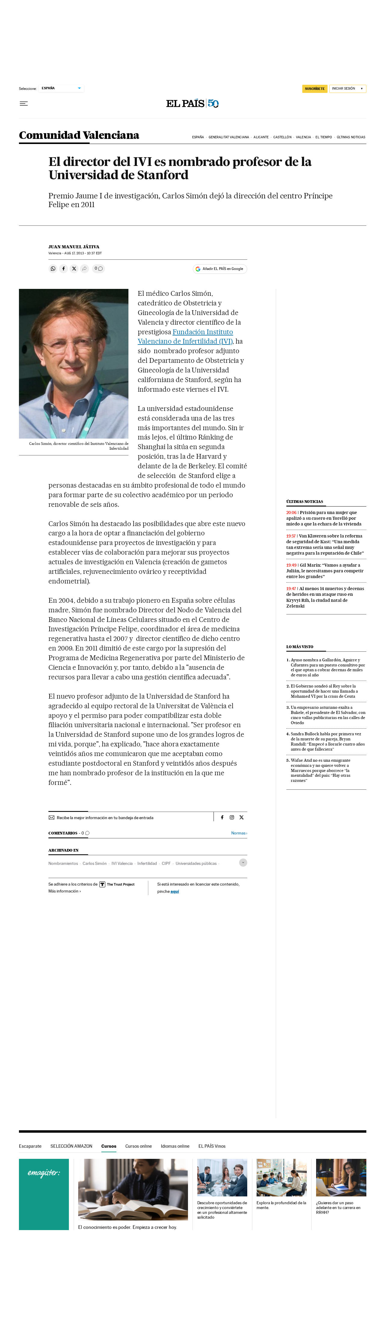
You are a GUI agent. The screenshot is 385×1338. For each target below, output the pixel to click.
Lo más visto (299, 647)
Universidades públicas (196, 863)
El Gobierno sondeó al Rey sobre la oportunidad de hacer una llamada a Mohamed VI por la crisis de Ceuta (324, 691)
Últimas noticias (351, 137)
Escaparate (30, 1146)
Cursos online (138, 1146)
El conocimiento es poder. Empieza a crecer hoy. (127, 1227)
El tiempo (324, 137)
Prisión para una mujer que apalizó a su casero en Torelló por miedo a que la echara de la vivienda (324, 518)
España (198, 137)
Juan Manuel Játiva (74, 247)
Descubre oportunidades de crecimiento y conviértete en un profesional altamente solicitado (222, 1210)
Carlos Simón (95, 863)
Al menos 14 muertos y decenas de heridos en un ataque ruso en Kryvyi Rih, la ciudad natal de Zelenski (325, 597)
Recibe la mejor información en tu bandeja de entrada (105, 817)
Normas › (239, 833)
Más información (63, 891)
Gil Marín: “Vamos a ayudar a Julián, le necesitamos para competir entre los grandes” (325, 570)
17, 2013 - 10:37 (82, 253)
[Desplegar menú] (24, 104)
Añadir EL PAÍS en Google (223, 269)
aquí (175, 891)
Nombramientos (63, 863)
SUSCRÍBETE (315, 89)
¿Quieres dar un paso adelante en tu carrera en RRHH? (338, 1208)
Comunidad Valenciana (79, 136)
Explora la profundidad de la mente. (281, 1205)
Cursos (108, 1146)
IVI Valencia (122, 863)
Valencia (303, 137)
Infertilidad (147, 863)
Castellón (282, 137)
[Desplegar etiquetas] (243, 863)
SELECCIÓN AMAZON (71, 1146)
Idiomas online (175, 1146)
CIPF (166, 863)
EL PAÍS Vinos (212, 1146)
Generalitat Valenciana (229, 137)
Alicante (261, 137)
